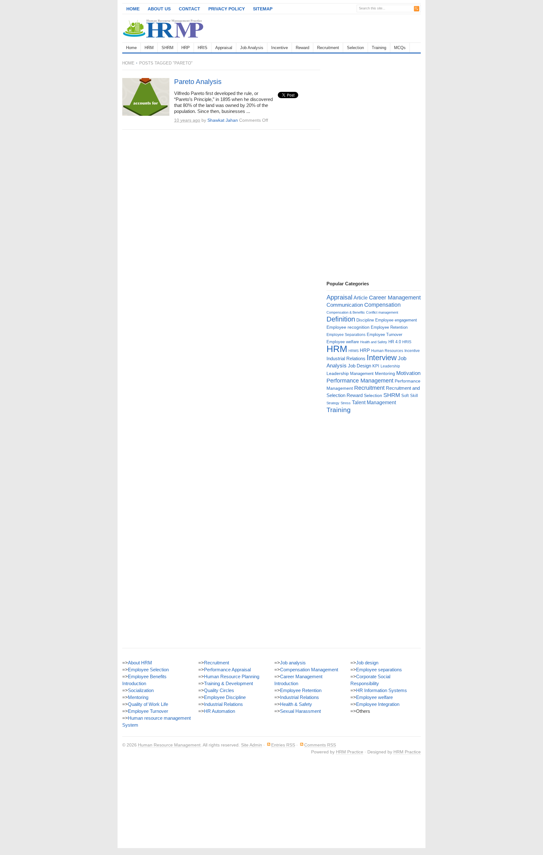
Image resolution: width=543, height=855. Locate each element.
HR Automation (219, 711)
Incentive (279, 47)
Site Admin (251, 744)
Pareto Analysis (198, 82)
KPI (375, 366)
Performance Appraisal (227, 669)
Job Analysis (251, 47)
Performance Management (359, 380)
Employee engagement (396, 320)
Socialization (141, 690)
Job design (367, 662)
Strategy (332, 403)
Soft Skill (409, 395)
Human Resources (387, 351)
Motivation (408, 373)
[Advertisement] (347, 28)
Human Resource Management (169, 744)
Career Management (395, 297)
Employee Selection (148, 669)
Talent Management (374, 402)
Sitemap (262, 8)
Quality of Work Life (148, 704)
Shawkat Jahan (222, 120)
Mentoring (385, 373)
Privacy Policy (226, 8)
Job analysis (293, 662)
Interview (382, 357)
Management (362, 373)
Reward (302, 47)
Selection (355, 47)
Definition (340, 319)
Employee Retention (389, 327)
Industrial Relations (345, 358)
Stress (346, 403)
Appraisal (223, 47)
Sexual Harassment (300, 711)
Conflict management (382, 312)
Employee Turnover (384, 334)
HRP (185, 47)
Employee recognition (348, 327)
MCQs (400, 47)
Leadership (390, 366)
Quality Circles (219, 690)
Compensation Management (309, 669)
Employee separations (379, 669)
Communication (344, 305)
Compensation (382, 304)
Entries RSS (283, 744)
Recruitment (328, 47)
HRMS (353, 351)
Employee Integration (377, 704)
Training (379, 47)
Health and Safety (373, 342)
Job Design (359, 365)
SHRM (167, 47)
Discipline (365, 320)
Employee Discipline (225, 697)
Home (133, 8)
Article (361, 297)
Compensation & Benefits (345, 312)
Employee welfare (342, 341)
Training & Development (228, 683)
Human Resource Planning (231, 676)
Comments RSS (320, 744)
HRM (149, 47)
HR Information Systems (381, 690)
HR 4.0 (394, 341)
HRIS (202, 47)
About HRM (140, 662)
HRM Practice (349, 751)
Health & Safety (296, 704)
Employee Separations (345, 334)
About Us (159, 8)
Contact (189, 8)
